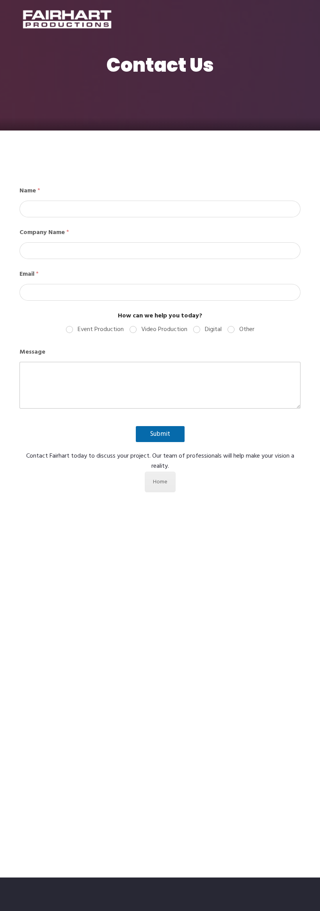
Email (29, 274)
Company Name (44, 232)
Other (246, 330)
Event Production (101, 330)
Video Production (164, 330)
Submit (160, 434)
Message (32, 352)
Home (160, 482)
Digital (213, 330)
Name (30, 191)
